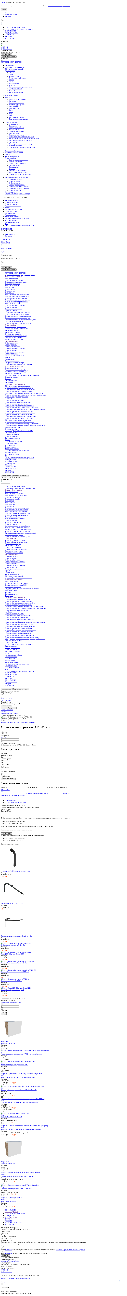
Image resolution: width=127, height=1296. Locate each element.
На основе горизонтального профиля (21, 137)
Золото (11, 112)
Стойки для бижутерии (17, 185)
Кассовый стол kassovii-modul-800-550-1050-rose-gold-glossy (21, 1129)
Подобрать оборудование (21, 475)
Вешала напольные (11, 278)
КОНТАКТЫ (9, 38)
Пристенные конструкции (17, 99)
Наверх (3, 1282)
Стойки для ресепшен (12, 202)
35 (54, 793)
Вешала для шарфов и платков (15, 305)
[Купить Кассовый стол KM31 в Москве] (13, 1039)
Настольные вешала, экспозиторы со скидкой (20, 319)
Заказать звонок (6, 54)
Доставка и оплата (11, 15)
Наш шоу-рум (9, 65)
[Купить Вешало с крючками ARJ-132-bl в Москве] (15, 979)
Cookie (3, 2)
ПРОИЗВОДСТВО (11, 1212)
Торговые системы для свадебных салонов (19, 422)
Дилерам (8, 16)
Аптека (11, 80)
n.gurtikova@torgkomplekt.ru (10, 1261)
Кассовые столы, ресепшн (13, 309)
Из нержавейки (14, 108)
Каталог (3, 722)
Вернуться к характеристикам (11, 1002)
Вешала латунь (10, 291)
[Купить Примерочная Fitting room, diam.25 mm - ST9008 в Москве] (20, 1172)
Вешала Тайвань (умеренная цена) (16, 302)
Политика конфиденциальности (19, 1278)
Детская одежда (14, 83)
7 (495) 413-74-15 (6, 49)
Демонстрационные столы (14, 153)
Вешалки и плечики (11, 96)
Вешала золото (10, 289)
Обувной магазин (11, 211)
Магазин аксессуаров (12, 222)
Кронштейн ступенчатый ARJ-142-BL (14, 963)
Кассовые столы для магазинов (15, 327)
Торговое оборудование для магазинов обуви (20, 389)
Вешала (7, 97)
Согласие (8, 1250)
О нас (7, 13)
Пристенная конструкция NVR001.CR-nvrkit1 (16, 1189)
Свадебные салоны (15, 89)
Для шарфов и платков (16, 117)
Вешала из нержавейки (12, 285)
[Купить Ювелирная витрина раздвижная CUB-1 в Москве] (18, 1061)
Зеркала (7, 154)
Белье (11, 81)
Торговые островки (11, 204)
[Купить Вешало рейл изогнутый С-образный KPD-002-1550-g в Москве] (22, 1086)
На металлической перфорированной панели (24, 138)
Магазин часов (10, 213)
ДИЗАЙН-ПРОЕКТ (11, 33)
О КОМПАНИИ (10, 467)
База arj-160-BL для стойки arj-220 (12, 990)
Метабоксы (8, 398)
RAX (10, 115)
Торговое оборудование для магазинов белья (20, 413)
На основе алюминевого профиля (20, 140)
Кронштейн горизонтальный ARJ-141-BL (15, 972)
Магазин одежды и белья (13, 209)
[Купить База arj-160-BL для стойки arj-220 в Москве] (16, 988)
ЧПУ (6, 224)
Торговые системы (11, 122)
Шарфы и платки (14, 90)
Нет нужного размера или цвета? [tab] (16, 802)
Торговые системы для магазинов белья (18, 415)
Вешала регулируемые (12, 284)
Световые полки (14, 165)
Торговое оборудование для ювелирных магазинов (22, 423)
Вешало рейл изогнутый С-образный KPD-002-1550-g (19, 1090)
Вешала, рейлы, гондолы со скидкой (17, 314)
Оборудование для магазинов (15, 384)
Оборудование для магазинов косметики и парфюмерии (24, 393)
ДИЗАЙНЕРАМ (10, 31)
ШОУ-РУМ (8, 36)
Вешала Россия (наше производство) (17, 300)
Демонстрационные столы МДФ (16, 371)
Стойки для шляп (15, 183)
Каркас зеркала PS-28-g (9, 1201)
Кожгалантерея (14, 76)
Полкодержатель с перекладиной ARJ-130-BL (16, 936)
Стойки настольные (15, 179)
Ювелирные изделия (16, 92)
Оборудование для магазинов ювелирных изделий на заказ (25, 425)
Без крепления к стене (16, 128)
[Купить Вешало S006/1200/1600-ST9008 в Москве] (15, 1113)
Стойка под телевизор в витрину (20, 174)
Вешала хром (9, 287)
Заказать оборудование (9, 56)
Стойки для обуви (15, 181)
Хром (11, 110)
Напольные (12, 101)
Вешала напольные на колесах (15, 280)
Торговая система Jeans (27, 722)
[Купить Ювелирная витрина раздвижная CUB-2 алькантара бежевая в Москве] (25, 1050)
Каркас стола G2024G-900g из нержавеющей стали (18, 1077)
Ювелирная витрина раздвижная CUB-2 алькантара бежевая (21, 1054)
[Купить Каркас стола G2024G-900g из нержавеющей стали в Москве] (21, 1074)
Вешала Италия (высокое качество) (16, 296)
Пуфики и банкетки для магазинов (16, 328)
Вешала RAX (9, 293)
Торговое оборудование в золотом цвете (18, 364)
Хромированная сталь (37, 793)
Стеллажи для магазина (13, 334)
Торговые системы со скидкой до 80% (18, 323)
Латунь (11, 113)
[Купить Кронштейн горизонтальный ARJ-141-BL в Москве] (18, 970)
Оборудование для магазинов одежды (17, 386)
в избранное (5, 736)
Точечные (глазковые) (16, 131)
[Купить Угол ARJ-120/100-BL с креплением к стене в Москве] (13, 869)
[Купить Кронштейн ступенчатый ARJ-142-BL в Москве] (17, 961)
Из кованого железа (15, 146)
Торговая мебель (10, 158)
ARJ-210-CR (13, 792)
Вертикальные (14, 129)
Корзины (12, 169)
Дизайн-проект (10, 234)
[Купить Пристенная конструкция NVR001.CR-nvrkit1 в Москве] (20, 1185)
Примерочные (13, 167)
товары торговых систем (13, 427)
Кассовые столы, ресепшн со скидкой (17, 318)
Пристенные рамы (15, 126)
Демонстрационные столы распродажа (18, 316)
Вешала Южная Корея (12, 303)
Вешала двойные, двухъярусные (15, 282)
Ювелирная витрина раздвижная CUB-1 (14, 1065)
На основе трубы (14, 133)
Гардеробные (13, 142)
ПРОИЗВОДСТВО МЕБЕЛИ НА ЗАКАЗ (19, 29)
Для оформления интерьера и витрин (21, 144)
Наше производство (11, 200)
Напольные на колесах (16, 103)
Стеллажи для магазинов (17, 163)
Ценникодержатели (11, 192)
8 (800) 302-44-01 (6, 47)
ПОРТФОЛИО (10, 34)
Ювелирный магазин (12, 216)
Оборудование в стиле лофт (14, 69)
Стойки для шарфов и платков (19, 186)
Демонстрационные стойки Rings (16, 370)
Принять (4, 9)
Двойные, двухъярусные (17, 105)
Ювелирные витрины (12, 156)
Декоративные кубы (11, 368)
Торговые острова (11, 311)
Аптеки (7, 208)
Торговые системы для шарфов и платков (19, 411)
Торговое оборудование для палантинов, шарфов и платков (25, 409)
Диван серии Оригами (12, 332)
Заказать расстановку (8, 778)
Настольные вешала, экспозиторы (20, 87)
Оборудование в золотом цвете (15, 67)
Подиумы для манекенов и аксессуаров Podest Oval (22, 375)
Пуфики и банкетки (15, 161)
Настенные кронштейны (13, 373)
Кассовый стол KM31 (8, 1043)
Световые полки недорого (14, 321)
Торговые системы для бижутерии (16, 404)
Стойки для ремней (15, 190)
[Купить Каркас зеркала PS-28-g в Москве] (12, 1197)
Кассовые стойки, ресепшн (14, 151)
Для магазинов (10, 71)
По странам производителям (18, 119)
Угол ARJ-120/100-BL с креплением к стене (15, 871)
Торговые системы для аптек (14, 400)
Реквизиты (4, 1278)
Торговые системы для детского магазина (19, 418)
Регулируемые (13, 106)
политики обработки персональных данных (70, 1250)
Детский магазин (10, 215)
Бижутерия (12, 85)
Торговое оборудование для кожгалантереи (19, 406)
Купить (4, 1014)
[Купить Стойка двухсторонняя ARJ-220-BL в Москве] (16, 943)
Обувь (11, 74)
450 (46, 793)
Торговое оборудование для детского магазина (20, 416)
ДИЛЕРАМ (8, 1221)
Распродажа (9, 382)
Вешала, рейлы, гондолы (13, 276)
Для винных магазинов (13, 206)
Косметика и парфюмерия (17, 78)
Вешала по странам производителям (17, 294)
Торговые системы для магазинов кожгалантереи (21, 407)
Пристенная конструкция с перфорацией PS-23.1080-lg (19, 1102)
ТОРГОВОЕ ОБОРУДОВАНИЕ (15, 27)
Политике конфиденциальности (59, 6)
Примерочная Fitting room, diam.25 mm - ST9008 (17, 1176)
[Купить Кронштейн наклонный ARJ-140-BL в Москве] (13, 902)
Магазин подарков (11, 220)
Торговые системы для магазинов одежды (19, 388)
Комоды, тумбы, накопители (18, 160)
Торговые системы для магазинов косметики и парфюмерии (25, 395)
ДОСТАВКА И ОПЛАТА (13, 1222)
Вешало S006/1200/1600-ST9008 (11, 1117)
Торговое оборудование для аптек (16, 397)
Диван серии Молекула (13, 330)
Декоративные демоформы (18, 172)
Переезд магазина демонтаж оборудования (19, 225)
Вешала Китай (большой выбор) (16, 298)
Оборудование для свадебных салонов (18, 420)
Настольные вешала (11, 341)
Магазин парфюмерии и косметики (17, 218)
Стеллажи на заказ (11, 429)
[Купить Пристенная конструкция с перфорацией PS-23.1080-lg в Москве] (23, 1099)
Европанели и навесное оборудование (22, 147)
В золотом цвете (14, 124)
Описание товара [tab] (10, 800)
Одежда (11, 72)
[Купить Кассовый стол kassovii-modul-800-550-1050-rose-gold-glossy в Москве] (24, 1126)
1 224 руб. (66, 793)
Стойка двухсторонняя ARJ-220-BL (13, 945)
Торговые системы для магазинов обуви (18, 391)
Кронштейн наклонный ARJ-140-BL (13, 903)
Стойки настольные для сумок (19, 188)
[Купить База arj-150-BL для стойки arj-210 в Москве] (16, 952)
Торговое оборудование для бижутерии (18, 402)
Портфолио (9, 236)
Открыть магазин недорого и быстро (17, 194)
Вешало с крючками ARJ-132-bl (11, 981)
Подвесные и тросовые (16, 135)
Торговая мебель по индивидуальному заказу (20, 275)
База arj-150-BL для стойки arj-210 (12, 954)
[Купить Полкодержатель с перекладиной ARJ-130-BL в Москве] (13, 934)
